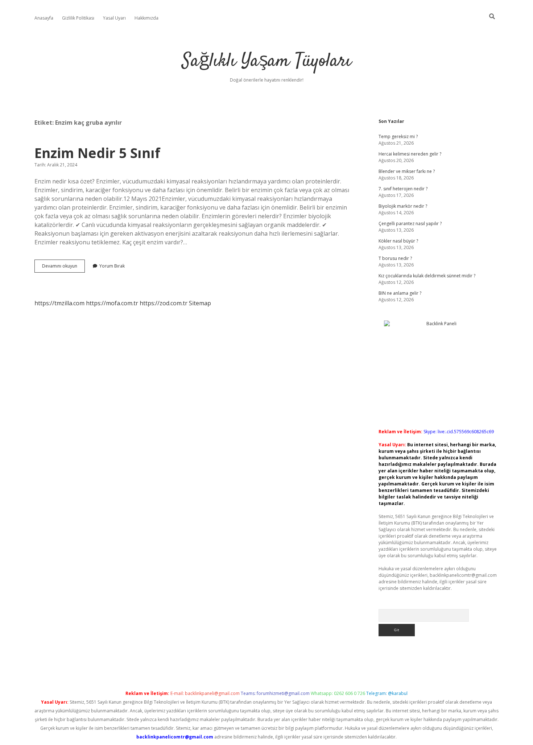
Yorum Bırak (112, 266)
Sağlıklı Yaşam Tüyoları (266, 61)
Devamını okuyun (63, 267)
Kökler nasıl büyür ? (398, 241)
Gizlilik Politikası (78, 18)
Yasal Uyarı (114, 18)
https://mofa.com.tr (112, 303)
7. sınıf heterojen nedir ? (403, 189)
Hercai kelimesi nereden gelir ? (410, 154)
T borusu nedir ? (395, 258)
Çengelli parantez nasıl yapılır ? (410, 223)
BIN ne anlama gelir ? (400, 293)
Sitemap (200, 303)
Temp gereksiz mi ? (398, 136)
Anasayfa (43, 18)
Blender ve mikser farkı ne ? (407, 171)
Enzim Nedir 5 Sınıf (97, 153)
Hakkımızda (146, 18)
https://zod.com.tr (163, 303)
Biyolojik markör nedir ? (403, 206)
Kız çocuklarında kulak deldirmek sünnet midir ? (427, 276)
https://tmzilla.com (59, 303)
